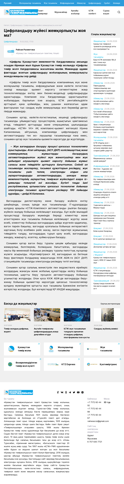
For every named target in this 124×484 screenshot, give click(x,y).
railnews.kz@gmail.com (98, 421)
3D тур (107, 402)
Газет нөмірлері (42, 12)
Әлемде (116, 3)
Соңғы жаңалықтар (103, 34)
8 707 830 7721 (94, 442)
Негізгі (6, 25)
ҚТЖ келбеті (92, 12)
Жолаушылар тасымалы (30, 3)
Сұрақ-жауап (106, 12)
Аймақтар (81, 3)
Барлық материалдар (110, 304)
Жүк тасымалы (50, 3)
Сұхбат (107, 3)
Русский (7, 3)
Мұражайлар (61, 12)
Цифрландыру (95, 3)
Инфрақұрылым (67, 3)
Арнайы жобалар (75, 12)
